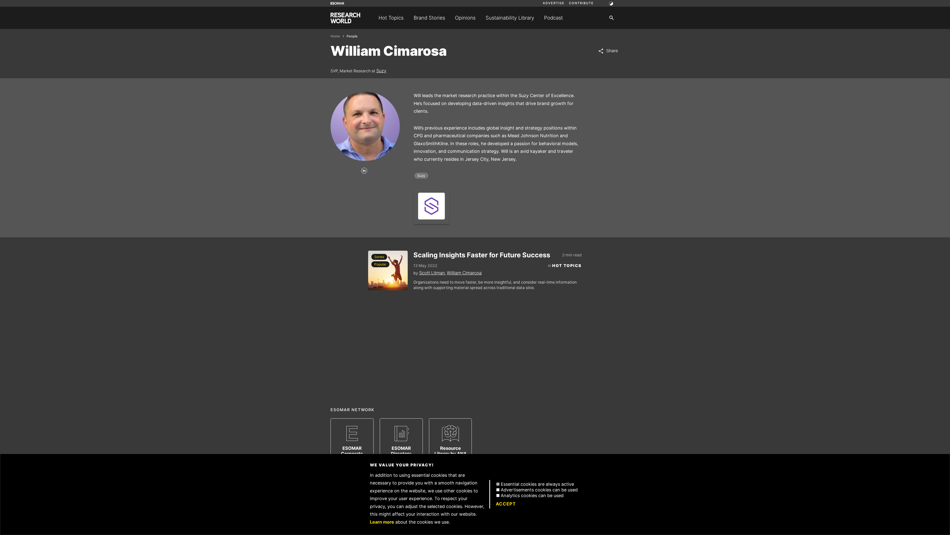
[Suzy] (431, 206)
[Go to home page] (345, 18)
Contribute (581, 3)
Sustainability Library (510, 18)
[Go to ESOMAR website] (337, 3)
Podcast (553, 18)
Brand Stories (429, 18)
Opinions (465, 18)
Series (379, 257)
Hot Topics (391, 18)
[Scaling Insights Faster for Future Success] (388, 270)
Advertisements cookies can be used (539, 489)
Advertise (554, 3)
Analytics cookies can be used (532, 495)
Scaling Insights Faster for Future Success (481, 255)
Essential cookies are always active (537, 484)
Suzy (381, 70)
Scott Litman (432, 272)
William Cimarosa (464, 272)
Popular (380, 264)
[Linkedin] (364, 171)
